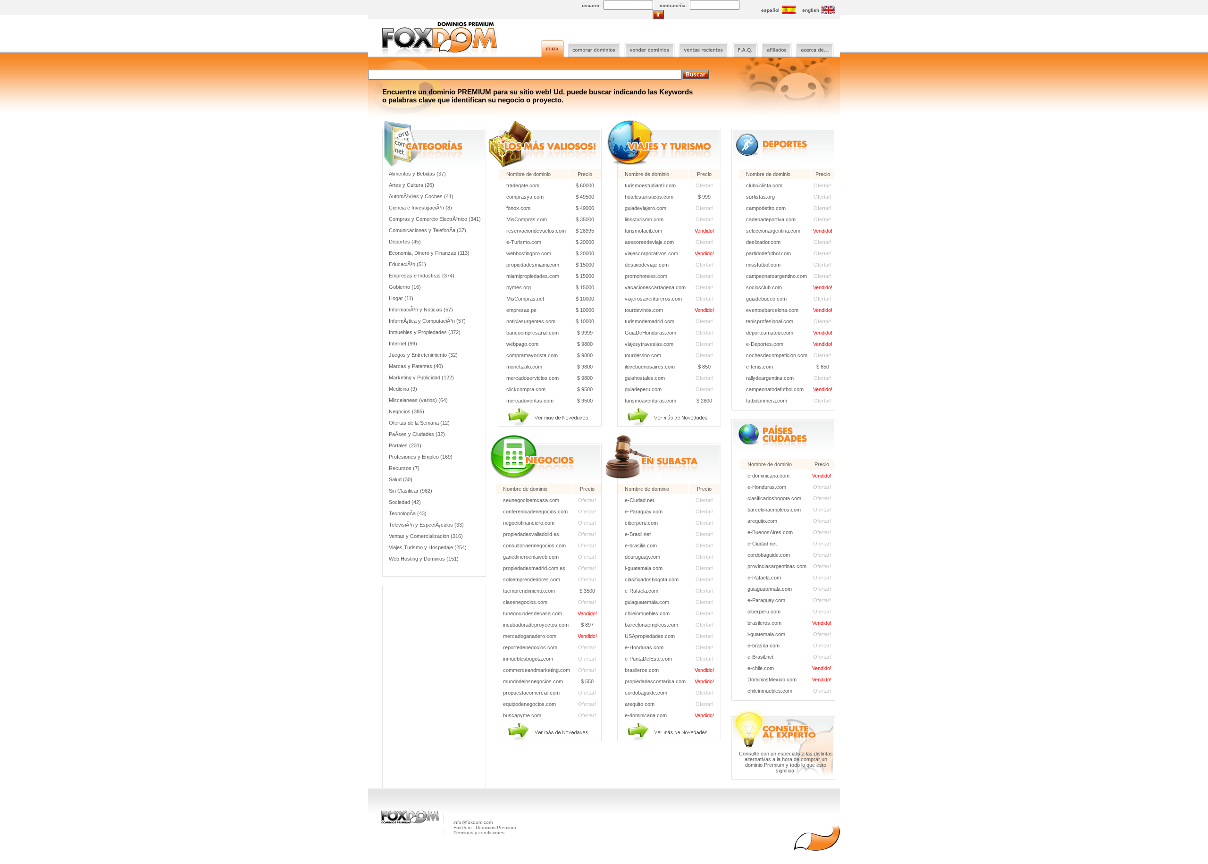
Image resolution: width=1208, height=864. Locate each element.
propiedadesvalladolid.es (531, 534)
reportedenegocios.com (530, 647)
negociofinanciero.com (528, 523)
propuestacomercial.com (531, 693)
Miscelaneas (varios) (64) (418, 400)
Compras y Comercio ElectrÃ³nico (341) (435, 219)
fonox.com (518, 208)
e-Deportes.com (764, 344)
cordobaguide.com (646, 693)
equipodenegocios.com (529, 704)
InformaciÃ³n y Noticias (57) (421, 309)
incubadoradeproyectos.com (536, 625)
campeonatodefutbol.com (775, 389)
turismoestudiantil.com (650, 185)
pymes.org (518, 287)
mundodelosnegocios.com (533, 681)
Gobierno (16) (405, 287)
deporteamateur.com (769, 333)
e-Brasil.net (638, 534)
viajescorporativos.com (651, 253)
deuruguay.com (642, 557)
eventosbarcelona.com (772, 310)
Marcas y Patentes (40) (416, 366)
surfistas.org (760, 197)
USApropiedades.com (650, 636)
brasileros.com (642, 670)
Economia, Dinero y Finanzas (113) (429, 253)
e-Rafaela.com (641, 591)
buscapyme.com (522, 715)
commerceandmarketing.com (536, 670)
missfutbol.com (763, 265)
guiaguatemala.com (647, 602)
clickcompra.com (525, 389)
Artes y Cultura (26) (411, 185)
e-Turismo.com (523, 242)
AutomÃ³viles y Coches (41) (421, 196)
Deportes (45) (405, 241)
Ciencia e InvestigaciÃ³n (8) (420, 207)
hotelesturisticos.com (649, 197)
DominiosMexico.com (772, 679)
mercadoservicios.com (532, 378)
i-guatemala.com (644, 568)
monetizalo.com (524, 366)
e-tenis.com (759, 366)
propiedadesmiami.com (532, 265)
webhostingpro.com (528, 253)
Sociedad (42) (405, 502)
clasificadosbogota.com (652, 579)
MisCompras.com (526, 219)
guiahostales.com (645, 378)
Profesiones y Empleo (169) (421, 457)
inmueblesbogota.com (528, 659)
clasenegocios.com (525, 602)
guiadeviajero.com (645, 208)
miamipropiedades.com (532, 276)
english (810, 10)
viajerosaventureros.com (653, 299)
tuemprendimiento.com (529, 591)
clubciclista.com (764, 185)
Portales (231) (405, 445)
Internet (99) (403, 343)
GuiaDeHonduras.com (650, 333)
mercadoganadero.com (529, 636)
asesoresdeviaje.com (649, 242)
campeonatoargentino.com (776, 276)
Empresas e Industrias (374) (421, 275)
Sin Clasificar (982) (410, 491)
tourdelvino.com (643, 355)
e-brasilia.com (641, 545)
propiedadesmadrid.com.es (534, 568)
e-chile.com (760, 668)
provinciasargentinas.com (776, 566)
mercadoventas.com (530, 400)
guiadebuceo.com (766, 299)
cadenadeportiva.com (771, 219)
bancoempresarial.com (532, 333)
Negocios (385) (406, 411)
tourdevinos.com (644, 310)
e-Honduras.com (644, 647)
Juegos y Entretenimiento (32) (423, 355)
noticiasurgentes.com (530, 321)
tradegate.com (522, 185)
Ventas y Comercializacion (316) (426, 536)
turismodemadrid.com (649, 321)
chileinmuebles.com (647, 613)
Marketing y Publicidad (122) (421, 377)
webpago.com (522, 344)
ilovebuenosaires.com (650, 366)
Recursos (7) (404, 468)
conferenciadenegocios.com (535, 511)
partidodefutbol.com (768, 253)
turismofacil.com (643, 231)
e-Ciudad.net (639, 500)
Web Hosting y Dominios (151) (424, 559)
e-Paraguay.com (644, 511)
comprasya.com (525, 197)
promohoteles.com (646, 276)
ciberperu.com (641, 523)
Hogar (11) (401, 298)
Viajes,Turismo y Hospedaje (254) (428, 547)
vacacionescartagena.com (655, 287)
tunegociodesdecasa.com (532, 613)
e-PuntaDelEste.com (648, 659)
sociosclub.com (764, 287)
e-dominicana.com (646, 715)
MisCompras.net (525, 299)
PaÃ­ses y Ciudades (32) (417, 434)
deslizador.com (763, 242)
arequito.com (639, 704)
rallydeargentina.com (770, 378)
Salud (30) (400, 479)
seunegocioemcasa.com (531, 500)
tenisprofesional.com (769, 321)
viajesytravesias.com (649, 344)
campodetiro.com (766, 208)
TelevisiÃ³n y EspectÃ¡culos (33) (426, 525)
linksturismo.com (644, 219)
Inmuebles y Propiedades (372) (425, 332)
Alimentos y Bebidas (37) (417, 173)
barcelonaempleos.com (651, 625)
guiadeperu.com (643, 389)
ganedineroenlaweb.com (531, 557)
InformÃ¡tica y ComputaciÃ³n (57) (427, 321)
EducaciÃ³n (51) (407, 264)
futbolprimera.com (766, 400)
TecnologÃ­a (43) (408, 513)
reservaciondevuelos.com (536, 231)
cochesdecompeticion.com (776, 355)
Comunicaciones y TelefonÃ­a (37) (427, 230)
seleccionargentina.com (773, 231)
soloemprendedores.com (531, 579)
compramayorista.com (532, 355)
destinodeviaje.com (647, 265)
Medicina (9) (403, 389)
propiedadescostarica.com (655, 681)
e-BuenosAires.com (770, 532)
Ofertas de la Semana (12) (419, 423)
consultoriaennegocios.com (534, 545)
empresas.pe (521, 310)
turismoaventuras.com (650, 400)
